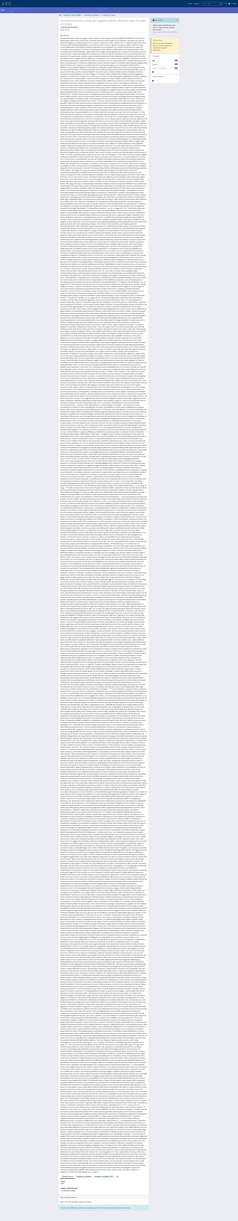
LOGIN (233, 4)
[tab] (117, 1177)
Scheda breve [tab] (67, 1176)
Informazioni (158, 20)
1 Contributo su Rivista (91, 15)
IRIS (60, 15)
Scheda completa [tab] (83, 1176)
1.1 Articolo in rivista (108, 15)
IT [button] (225, 4)
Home (190, 4)
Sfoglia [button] (196, 4)
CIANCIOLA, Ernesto (69, 27)
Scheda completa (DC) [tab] (103, 1176)
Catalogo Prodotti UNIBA (72, 15)
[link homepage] (6, 3)
